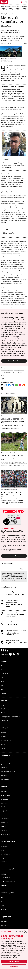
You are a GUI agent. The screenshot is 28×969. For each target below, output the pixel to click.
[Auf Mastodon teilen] (6, 385)
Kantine (3, 902)
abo (2, 760)
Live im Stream (5, 854)
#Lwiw (14, 372)
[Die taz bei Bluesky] (14, 655)
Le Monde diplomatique (8, 882)
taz (5, 650)
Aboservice (4, 925)
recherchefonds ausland (8, 771)
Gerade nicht (19, 931)
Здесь (3, 232)
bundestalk (4, 791)
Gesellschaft (4, 673)
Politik (3, 666)
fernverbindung (5, 795)
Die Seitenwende (6, 740)
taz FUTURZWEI (5, 878)
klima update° (5, 799)
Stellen (3, 744)
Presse (3, 748)
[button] (26, 2)
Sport (2, 681)
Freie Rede (4, 807)
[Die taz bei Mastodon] (10, 655)
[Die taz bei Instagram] (18, 655)
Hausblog (4, 736)
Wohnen (3, 713)
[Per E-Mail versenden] (2, 385)
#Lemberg (19, 372)
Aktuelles (3, 732)
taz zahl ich (4, 768)
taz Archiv (4, 885)
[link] (3, 6)
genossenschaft (5, 764)
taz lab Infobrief (5, 834)
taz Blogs (3, 874)
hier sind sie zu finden (9, 580)
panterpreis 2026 (6, 779)
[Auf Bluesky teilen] (9, 385)
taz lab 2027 (4, 862)
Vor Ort (3, 850)
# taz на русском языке (19, 370)
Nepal (2, 705)
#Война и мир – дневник (7, 370)
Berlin (2, 685)
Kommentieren (12, 376)
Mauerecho (4, 803)
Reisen (3, 898)
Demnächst (4, 846)
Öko (2, 670)
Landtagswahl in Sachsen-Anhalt (10, 717)
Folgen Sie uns (4, 654)
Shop (2, 905)
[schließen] (25, 931)
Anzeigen (3, 909)
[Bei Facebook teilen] (13, 385)
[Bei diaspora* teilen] (20, 385)
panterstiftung (5, 775)
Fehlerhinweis (20, 376)
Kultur (2, 677)
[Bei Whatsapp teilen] (16, 385)
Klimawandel (4, 720)
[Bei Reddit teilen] (23, 385)
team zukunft (4, 822)
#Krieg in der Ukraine (6, 372)
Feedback (4, 921)
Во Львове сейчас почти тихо (9, 288)
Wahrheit (3, 693)
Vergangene (4, 858)
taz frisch (3, 826)
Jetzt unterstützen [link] (14, 361)
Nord (2, 689)
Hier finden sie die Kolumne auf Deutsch (13, 100)
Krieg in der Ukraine (6, 709)
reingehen (4, 811)
